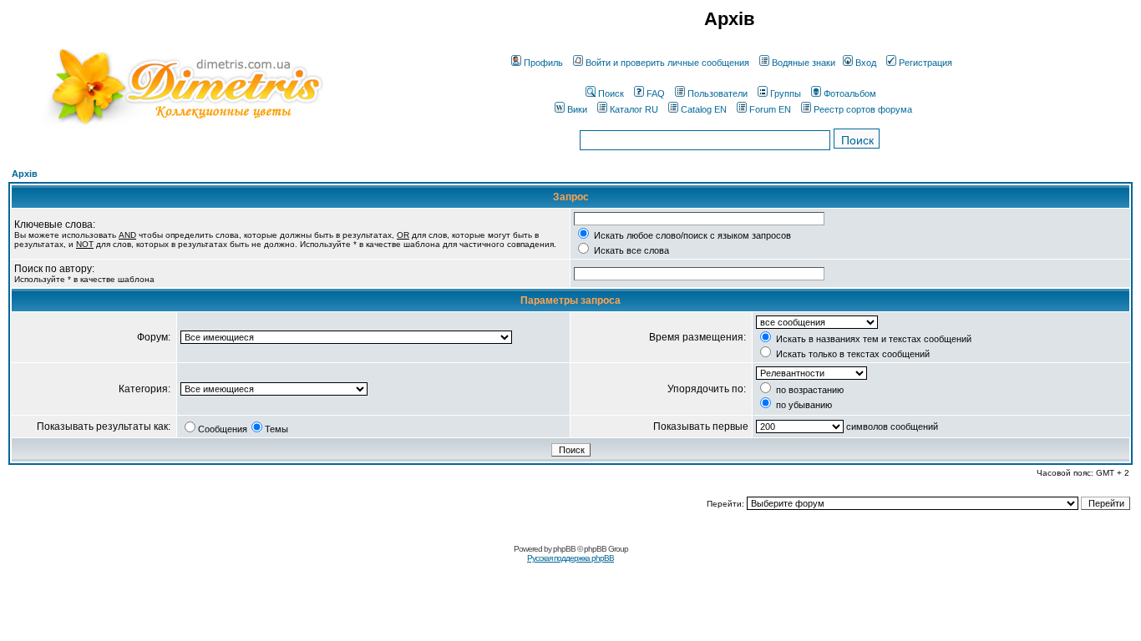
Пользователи (717, 93)
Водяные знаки (803, 63)
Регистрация (925, 63)
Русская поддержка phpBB (570, 558)
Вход (865, 63)
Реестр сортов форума (863, 109)
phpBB (564, 548)
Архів (25, 174)
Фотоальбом (850, 93)
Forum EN (770, 109)
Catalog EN (704, 109)
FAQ (656, 93)
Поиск (611, 93)
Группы (785, 93)
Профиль (543, 63)
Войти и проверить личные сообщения (667, 63)
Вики (577, 109)
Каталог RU (634, 109)
